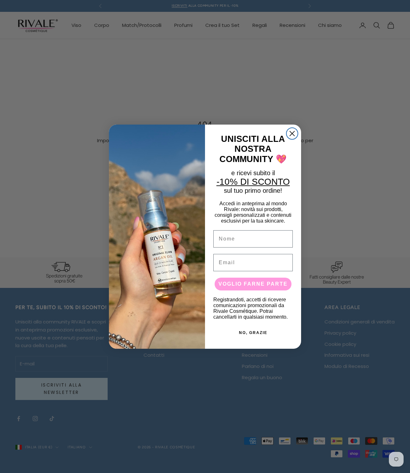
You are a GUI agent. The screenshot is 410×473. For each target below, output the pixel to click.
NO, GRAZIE (253, 332)
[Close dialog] (292, 133)
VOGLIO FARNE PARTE (253, 284)
